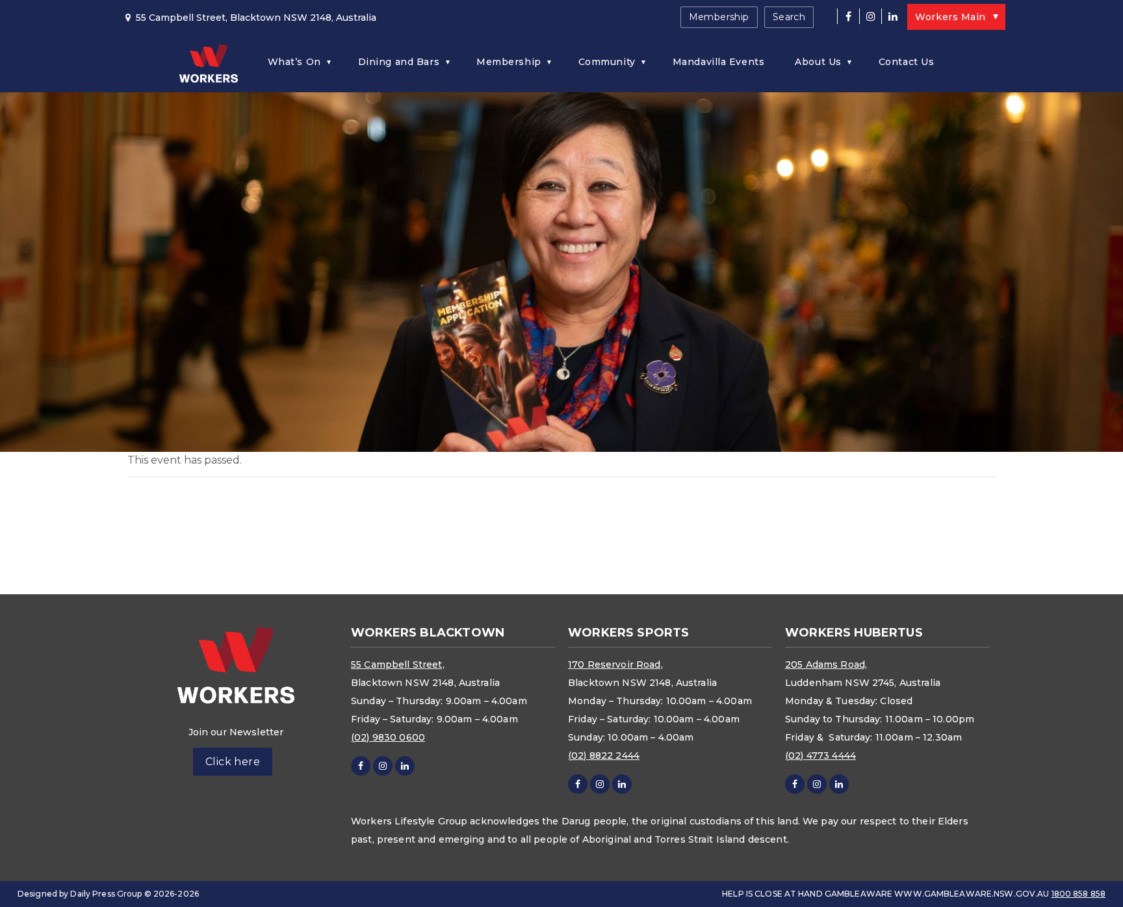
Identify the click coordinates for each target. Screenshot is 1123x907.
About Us (818, 62)
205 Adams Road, (826, 664)
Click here (233, 762)
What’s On (294, 62)
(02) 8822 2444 (603, 755)
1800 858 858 (1078, 894)
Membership (719, 17)
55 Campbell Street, (398, 664)
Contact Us (907, 62)
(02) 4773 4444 (820, 755)
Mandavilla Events (719, 62)
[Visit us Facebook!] (848, 16)
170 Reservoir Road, (615, 664)
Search (789, 17)
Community (607, 62)
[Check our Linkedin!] (892, 16)
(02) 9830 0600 (388, 737)
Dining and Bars (398, 62)
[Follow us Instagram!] (870, 16)
